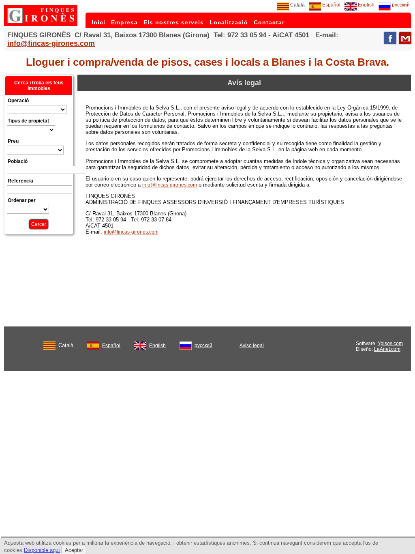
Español (330, 5)
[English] (140, 344)
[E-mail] (405, 38)
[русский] (186, 344)
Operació (18, 100)
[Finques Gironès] (40, 24)
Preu (13, 141)
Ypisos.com (390, 343)
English (365, 5)
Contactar (269, 22)
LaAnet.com (387, 349)
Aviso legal (252, 345)
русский (400, 5)
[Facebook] (390, 38)
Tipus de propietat (28, 121)
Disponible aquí (42, 550)
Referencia (20, 181)
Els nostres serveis (173, 22)
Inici (98, 22)
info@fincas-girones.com (51, 43)
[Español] (93, 344)
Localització (229, 22)
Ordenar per (22, 200)
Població (18, 161)
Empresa (124, 22)
